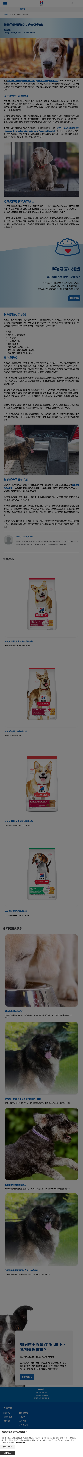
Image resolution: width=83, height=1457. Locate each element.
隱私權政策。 (20, 1442)
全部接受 (7, 1453)
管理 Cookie (7, 1447)
